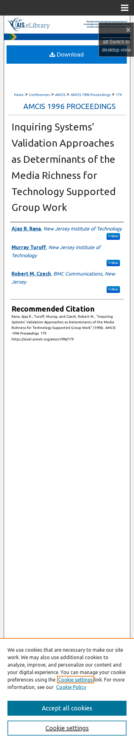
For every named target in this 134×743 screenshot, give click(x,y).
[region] (67, 690)
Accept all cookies (67, 708)
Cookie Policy (71, 687)
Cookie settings (75, 679)
